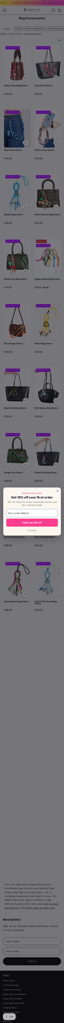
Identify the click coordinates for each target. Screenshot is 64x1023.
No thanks (32, 530)
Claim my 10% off (32, 522)
